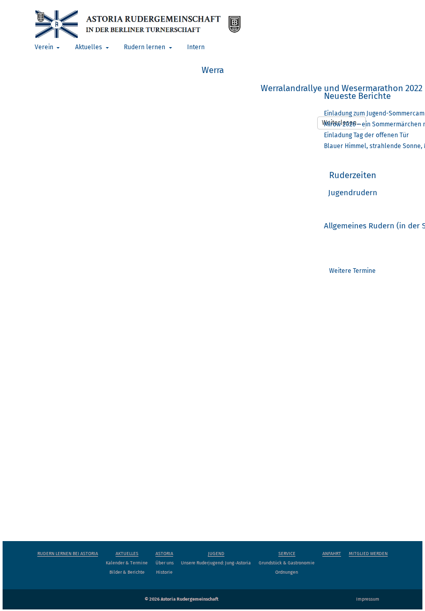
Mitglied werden (368, 553)
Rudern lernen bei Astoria (67, 553)
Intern (196, 47)
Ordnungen (286, 572)
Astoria (164, 553)
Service (286, 553)
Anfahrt (331, 553)
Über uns (164, 562)
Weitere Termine (352, 270)
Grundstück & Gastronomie (287, 562)
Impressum (367, 599)
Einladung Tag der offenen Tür (366, 135)
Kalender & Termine (127, 562)
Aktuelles (89, 47)
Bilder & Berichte (127, 572)
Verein (45, 47)
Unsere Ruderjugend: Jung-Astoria (216, 562)
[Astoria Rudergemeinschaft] (137, 23)
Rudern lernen (145, 47)
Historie (164, 572)
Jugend (216, 553)
